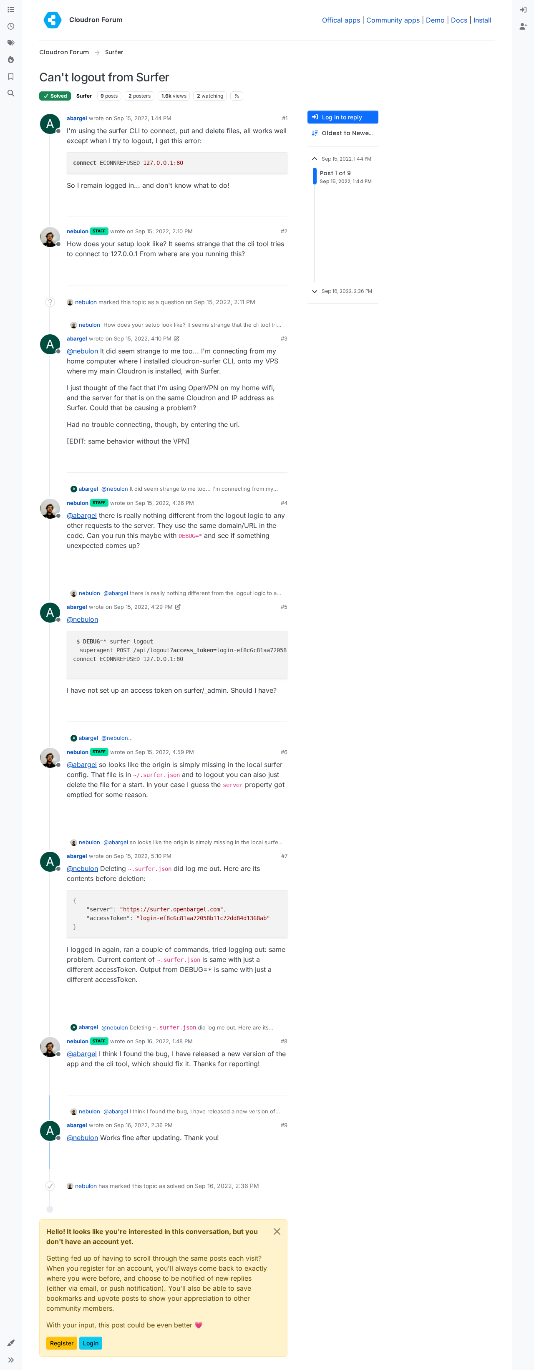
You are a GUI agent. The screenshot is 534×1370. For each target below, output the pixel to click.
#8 (284, 1041)
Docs (459, 20)
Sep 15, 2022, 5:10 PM (142, 856)
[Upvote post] (267, 206)
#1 (284, 118)
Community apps (393, 20)
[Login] (523, 10)
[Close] (277, 1231)
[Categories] (10, 10)
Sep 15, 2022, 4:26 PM (164, 503)
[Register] (523, 26)
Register (61, 1343)
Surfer (84, 96)
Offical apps (341, 20)
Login (90, 1343)
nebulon (77, 231)
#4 (284, 503)
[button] (10, 1343)
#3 (284, 338)
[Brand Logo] (53, 20)
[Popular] (10, 60)
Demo (435, 20)
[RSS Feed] (236, 96)
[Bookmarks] (10, 76)
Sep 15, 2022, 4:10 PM (142, 338)
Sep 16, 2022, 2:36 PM (143, 1125)
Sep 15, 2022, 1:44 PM (142, 118)
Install (482, 20)
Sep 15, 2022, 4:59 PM (164, 752)
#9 (284, 1125)
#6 (284, 752)
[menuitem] (523, 10)
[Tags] (10, 43)
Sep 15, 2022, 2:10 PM (164, 231)
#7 (284, 856)
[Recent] (10, 26)
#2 (284, 231)
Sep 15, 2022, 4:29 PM (143, 606)
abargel (77, 118)
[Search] (10, 93)
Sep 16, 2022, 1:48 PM (164, 1041)
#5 (284, 606)
